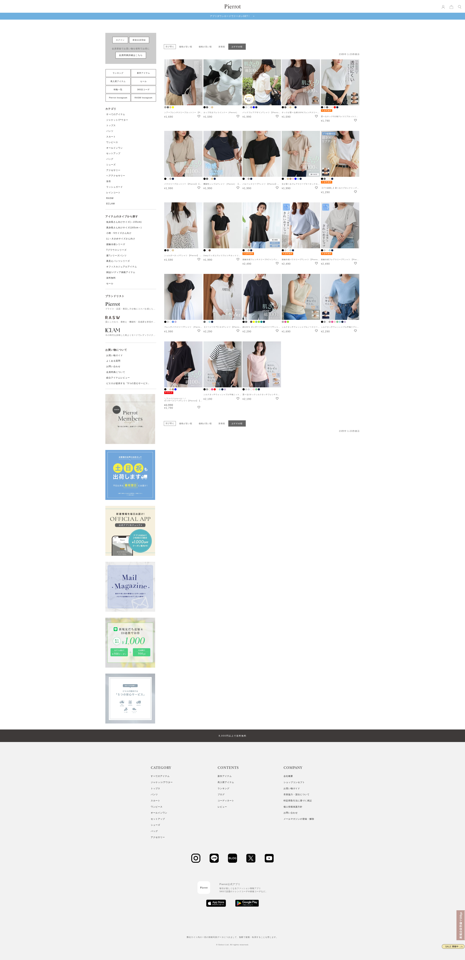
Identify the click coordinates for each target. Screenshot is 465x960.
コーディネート (226, 800)
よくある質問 (113, 361)
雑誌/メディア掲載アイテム (120, 272)
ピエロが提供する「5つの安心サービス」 (128, 383)
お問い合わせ (113, 366)
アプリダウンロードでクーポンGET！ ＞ (232, 16)
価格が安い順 (185, 47)
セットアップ (113, 153)
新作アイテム (143, 73)
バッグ (109, 159)
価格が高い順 (205, 47)
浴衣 (108, 181)
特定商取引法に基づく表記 (298, 800)
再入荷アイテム (118, 81)
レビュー (222, 807)
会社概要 (288, 776)
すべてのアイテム (115, 114)
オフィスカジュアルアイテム (121, 266)
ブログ (221, 794)
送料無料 (111, 278)
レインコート (113, 192)
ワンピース (112, 142)
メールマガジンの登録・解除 (299, 819)
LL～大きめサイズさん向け (120, 238)
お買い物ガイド (114, 355)
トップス (111, 125)
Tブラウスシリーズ (116, 250)
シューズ (111, 164)
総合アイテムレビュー (118, 377)
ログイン (120, 40)
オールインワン (114, 148)
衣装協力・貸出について (297, 794)
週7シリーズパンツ (116, 255)
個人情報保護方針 (293, 807)
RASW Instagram (143, 98)
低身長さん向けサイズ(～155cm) (124, 222)
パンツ (109, 131)
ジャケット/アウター (117, 120)
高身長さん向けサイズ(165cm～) (124, 227)
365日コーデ (143, 89)
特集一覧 (118, 89)
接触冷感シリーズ (115, 244)
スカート (111, 136)
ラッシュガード (114, 187)
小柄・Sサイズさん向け (119, 233)
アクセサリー (113, 170)
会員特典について (115, 372)
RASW (110, 198)
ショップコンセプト (294, 782)
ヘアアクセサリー (115, 175)
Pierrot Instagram (118, 98)
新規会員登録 (139, 40)
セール (143, 81)
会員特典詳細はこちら (131, 55)
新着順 (222, 47)
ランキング (118, 73)
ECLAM (110, 203)
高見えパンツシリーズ (118, 261)
